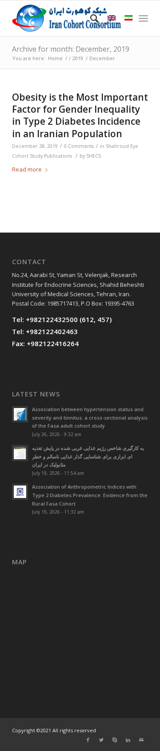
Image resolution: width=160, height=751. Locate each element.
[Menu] (143, 18)
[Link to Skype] (114, 740)
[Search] (90, 18)
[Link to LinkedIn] (128, 740)
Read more (27, 169)
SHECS (93, 156)
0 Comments (79, 146)
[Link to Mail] (141, 740)
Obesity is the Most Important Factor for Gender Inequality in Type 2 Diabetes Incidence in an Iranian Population (80, 115)
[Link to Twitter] (101, 740)
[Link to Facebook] (88, 740)
